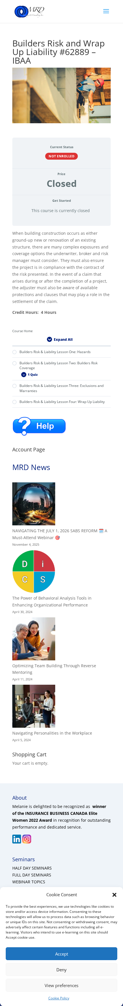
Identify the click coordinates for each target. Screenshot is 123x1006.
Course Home (22, 331)
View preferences (61, 985)
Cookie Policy (58, 998)
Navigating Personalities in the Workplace (52, 733)
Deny (61, 969)
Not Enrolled (61, 156)
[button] (114, 895)
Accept (61, 954)
